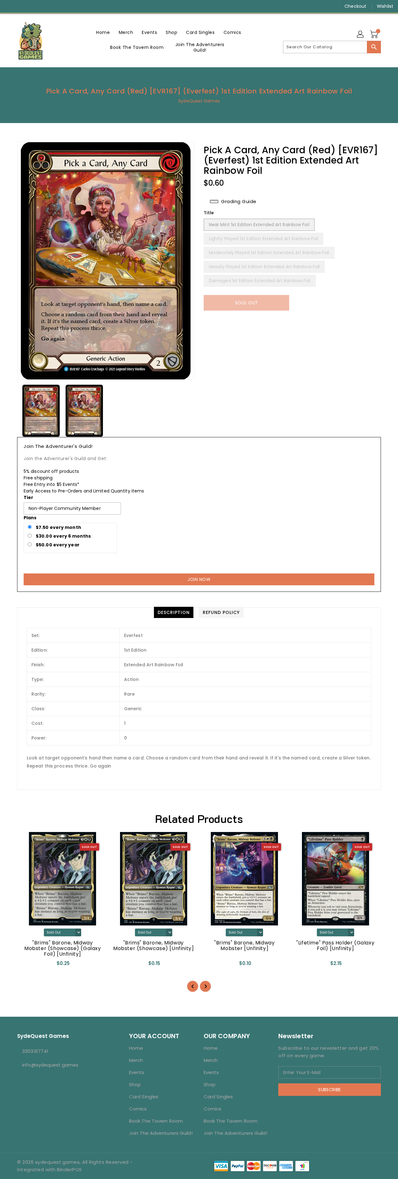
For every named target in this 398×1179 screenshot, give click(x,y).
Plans (30, 518)
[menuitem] (102, 32)
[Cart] (374, 34)
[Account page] (360, 34)
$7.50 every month (58, 527)
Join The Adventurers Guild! (161, 1133)
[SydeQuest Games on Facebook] (10, 6)
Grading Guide (239, 201)
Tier (28, 497)
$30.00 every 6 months (63, 536)
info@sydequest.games (50, 1065)
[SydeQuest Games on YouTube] (33, 6)
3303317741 (35, 1051)
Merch (136, 1060)
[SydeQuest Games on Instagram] (21, 6)
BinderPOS (69, 1169)
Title (209, 213)
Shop (135, 1084)
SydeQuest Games (199, 101)
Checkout (355, 6)
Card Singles (143, 1096)
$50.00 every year (57, 545)
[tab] (173, 612)
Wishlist (385, 6)
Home (136, 1048)
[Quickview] (27, 965)
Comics (138, 1108)
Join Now (199, 579)
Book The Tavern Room (156, 1121)
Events (137, 1072)
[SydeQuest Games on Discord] (45, 6)
